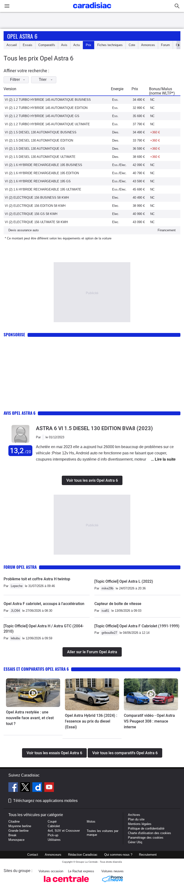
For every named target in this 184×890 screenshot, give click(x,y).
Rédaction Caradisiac (83, 854)
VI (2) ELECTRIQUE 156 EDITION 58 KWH (35, 206)
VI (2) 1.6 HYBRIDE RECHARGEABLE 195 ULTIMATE (43, 189)
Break (12, 835)
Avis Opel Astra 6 (19, 413)
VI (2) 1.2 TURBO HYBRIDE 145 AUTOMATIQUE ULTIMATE (47, 124)
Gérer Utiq (135, 842)
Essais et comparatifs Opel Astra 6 (36, 669)
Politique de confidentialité (146, 828)
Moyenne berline (19, 826)
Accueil (11, 45)
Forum (165, 45)
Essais (27, 45)
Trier (42, 79)
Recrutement (148, 854)
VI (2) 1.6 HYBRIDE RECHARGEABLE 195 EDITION (42, 173)
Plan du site (136, 819)
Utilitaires (54, 840)
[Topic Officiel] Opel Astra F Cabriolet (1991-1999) (136, 626)
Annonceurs (53, 854)
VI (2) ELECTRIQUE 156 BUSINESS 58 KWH (37, 197)
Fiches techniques (110, 45)
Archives (134, 815)
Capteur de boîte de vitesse (117, 603)
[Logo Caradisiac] (92, 10)
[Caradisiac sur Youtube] (49, 787)
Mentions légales (139, 824)
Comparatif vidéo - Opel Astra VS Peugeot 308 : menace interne (149, 721)
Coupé (52, 821)
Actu (76, 45)
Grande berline (18, 830)
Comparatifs (46, 45)
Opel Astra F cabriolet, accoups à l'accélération (44, 603)
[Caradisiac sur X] (25, 787)
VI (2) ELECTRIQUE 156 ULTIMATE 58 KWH (36, 222)
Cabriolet (54, 826)
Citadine (14, 821)
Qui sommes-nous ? (118, 854)
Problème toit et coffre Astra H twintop (37, 579)
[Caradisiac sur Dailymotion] (37, 787)
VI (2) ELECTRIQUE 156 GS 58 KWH (31, 214)
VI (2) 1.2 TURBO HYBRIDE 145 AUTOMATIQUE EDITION (46, 108)
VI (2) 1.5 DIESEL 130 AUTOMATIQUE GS (35, 148)
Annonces (148, 45)
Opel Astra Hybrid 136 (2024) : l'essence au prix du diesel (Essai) (91, 721)
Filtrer (15, 79)
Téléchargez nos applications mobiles (45, 801)
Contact (32, 854)
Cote (132, 45)
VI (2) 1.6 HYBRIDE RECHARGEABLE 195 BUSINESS (43, 165)
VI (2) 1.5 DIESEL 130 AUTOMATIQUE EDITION (39, 140)
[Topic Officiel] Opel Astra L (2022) (123, 581)
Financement (167, 230)
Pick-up (53, 835)
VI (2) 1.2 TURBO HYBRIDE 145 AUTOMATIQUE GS (42, 116)
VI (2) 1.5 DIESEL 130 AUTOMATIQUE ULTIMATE (40, 157)
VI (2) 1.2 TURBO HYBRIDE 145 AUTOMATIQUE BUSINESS (48, 99)
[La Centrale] (66, 883)
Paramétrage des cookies (145, 837)
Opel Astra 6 (22, 36)
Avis (64, 45)
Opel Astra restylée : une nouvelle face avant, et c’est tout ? (30, 718)
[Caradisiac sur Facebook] (13, 787)
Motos (91, 821)
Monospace (16, 840)
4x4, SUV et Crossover (64, 830)
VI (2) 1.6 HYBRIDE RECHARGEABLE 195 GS (38, 181)
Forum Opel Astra (20, 567)
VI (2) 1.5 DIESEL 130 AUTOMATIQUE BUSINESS (40, 132)
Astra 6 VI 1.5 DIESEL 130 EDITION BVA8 (94, 428)
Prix (88, 45)
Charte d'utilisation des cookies (149, 833)
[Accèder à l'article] (33, 692)
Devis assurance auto (23, 230)
